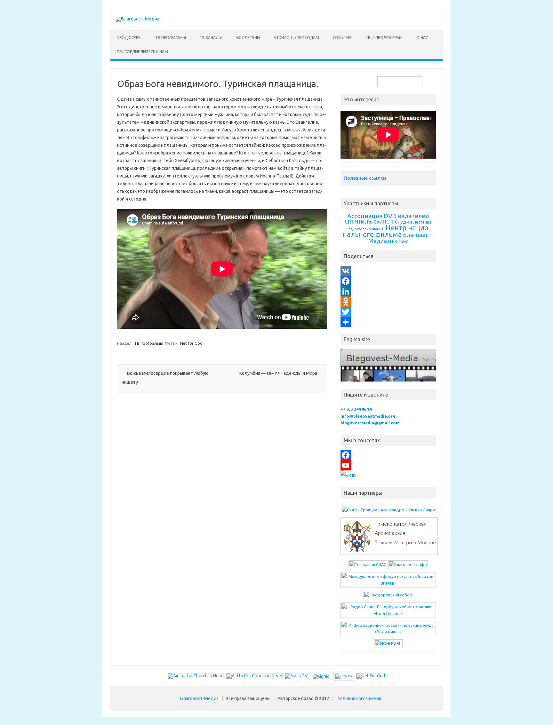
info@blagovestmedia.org (368, 416)
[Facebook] (388, 281)
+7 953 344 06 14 (356, 409)
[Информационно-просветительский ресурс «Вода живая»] (388, 631)
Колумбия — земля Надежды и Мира (281, 373)
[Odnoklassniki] (388, 301)
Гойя (403, 241)
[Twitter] (388, 312)
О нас (422, 37)
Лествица (422, 222)
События (342, 37)
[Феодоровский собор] (388, 595)
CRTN (351, 222)
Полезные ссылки (365, 178)
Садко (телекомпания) (365, 229)
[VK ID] (348, 475)
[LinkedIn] (388, 291)
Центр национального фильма (386, 231)
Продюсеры (129, 37)
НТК (392, 241)
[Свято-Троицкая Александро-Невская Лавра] (388, 510)
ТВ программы (170, 37)
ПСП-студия (397, 222)
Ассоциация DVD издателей (388, 215)
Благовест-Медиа (199, 698)
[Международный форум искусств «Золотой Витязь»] (388, 583)
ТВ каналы (211, 37)
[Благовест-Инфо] (408, 564)
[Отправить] (388, 322)
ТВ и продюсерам (384, 37)
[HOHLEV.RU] (388, 643)
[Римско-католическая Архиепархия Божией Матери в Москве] (389, 555)
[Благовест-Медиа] (137, 18)
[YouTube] (388, 465)
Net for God (191, 343)
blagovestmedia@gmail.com (370, 423)
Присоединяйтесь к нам (142, 52)
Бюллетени (248, 37)
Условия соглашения (359, 698)
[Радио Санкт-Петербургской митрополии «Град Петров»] (388, 613)
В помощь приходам (296, 37)
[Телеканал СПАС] (368, 564)
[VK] (388, 271)
